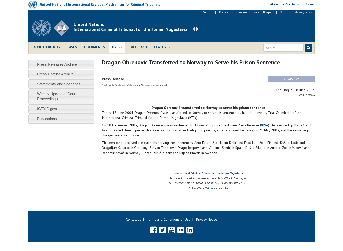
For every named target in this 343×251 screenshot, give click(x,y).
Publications (47, 119)
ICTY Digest (47, 109)
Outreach (138, 47)
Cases (72, 47)
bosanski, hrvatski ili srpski (255, 12)
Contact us (133, 219)
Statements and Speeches (59, 84)
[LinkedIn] (189, 230)
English (208, 12)
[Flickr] (180, 230)
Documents (94, 47)
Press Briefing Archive (55, 74)
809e (264, 125)
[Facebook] (153, 230)
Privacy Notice (206, 219)
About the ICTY (47, 47)
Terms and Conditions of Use (168, 219)
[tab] (61, 64)
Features (162, 47)
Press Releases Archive (57, 64)
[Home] (53, 28)
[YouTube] (171, 230)
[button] (195, 29)
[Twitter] (162, 230)
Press (117, 47)
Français (225, 12)
